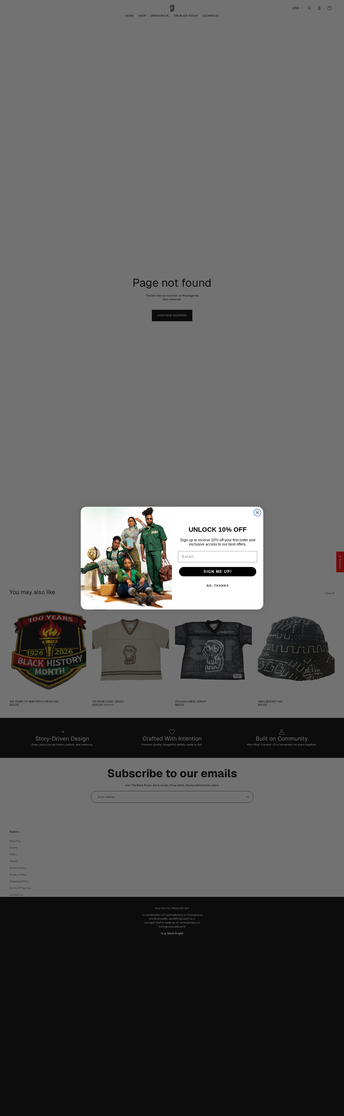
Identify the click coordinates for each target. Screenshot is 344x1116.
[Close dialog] (257, 512)
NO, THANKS (218, 585)
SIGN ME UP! (218, 572)
